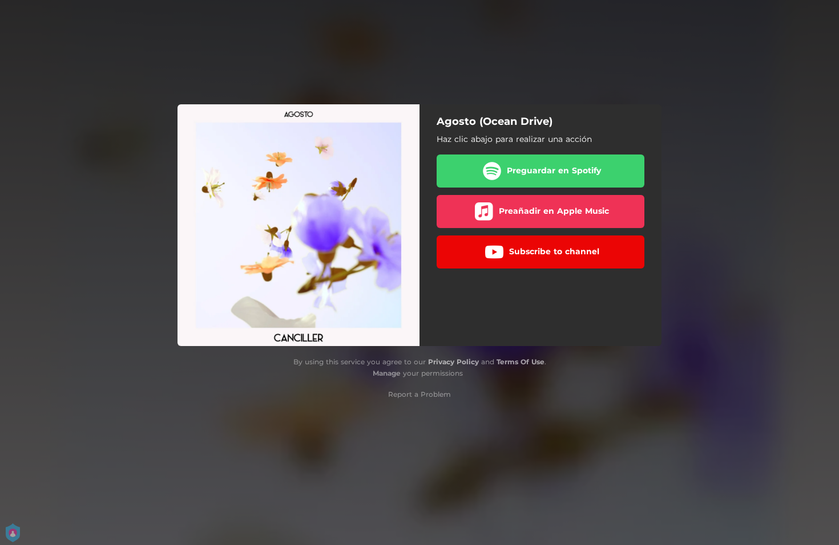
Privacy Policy (453, 361)
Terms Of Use (520, 361)
